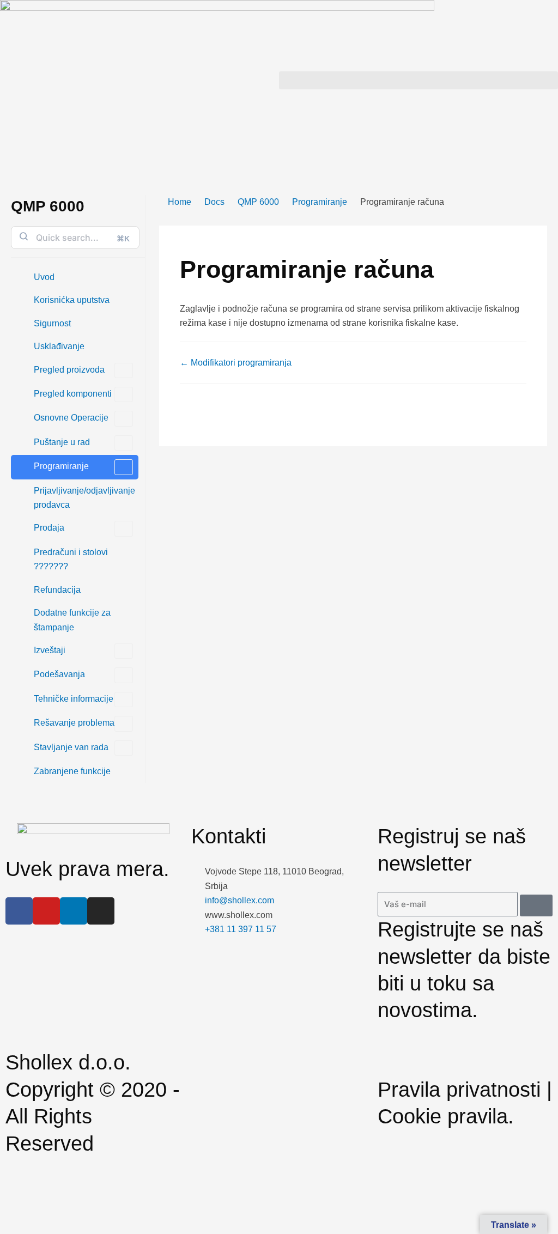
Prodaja (49, 527)
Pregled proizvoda (69, 369)
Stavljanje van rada (71, 747)
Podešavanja (59, 674)
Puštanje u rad (62, 442)
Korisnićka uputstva (72, 300)
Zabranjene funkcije (72, 771)
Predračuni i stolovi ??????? (71, 559)
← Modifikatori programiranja (236, 362)
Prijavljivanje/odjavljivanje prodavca (84, 497)
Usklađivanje (59, 346)
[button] (418, 80)
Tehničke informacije (73, 698)
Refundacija (57, 589)
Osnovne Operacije (71, 417)
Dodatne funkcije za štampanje (72, 619)
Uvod (44, 277)
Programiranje (61, 466)
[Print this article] (544, 233)
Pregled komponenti (73, 393)
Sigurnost (52, 323)
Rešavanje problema (74, 722)
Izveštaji (49, 650)
